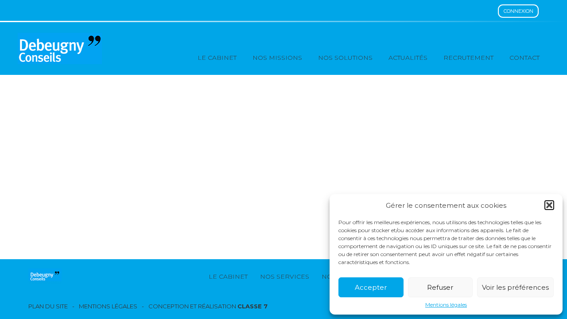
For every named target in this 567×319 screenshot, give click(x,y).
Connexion (518, 11)
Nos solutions (345, 58)
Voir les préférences (515, 287)
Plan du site (48, 306)
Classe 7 (252, 306)
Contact (524, 58)
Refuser (440, 287)
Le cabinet (217, 58)
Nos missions (277, 58)
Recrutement (468, 58)
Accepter (371, 287)
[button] (549, 205)
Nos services (284, 276)
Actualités (407, 58)
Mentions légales (446, 305)
